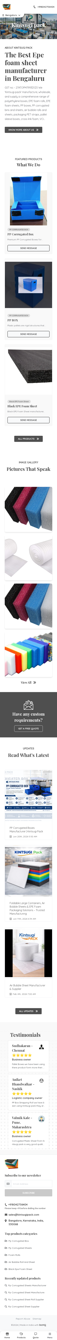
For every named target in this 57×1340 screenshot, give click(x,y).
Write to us (28, 698)
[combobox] (13, 664)
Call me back (30, 672)
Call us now (30, 691)
